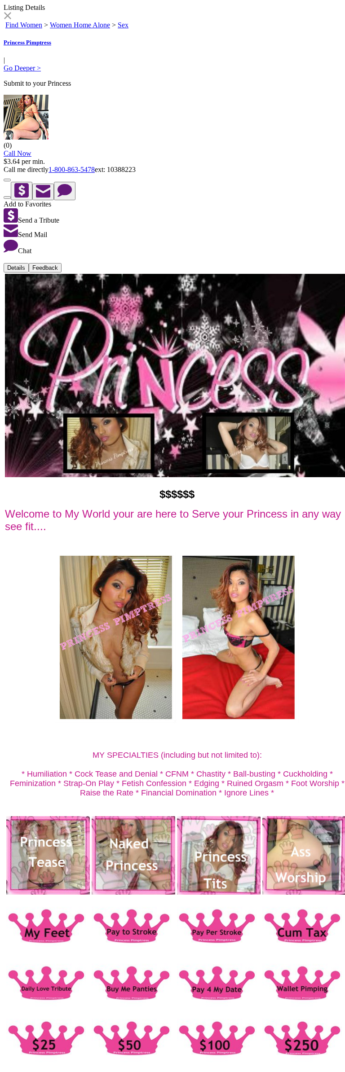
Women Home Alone (80, 25)
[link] (7, 17)
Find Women (23, 25)
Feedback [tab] (45, 267)
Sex (123, 25)
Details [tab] (16, 267)
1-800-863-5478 (72, 169)
